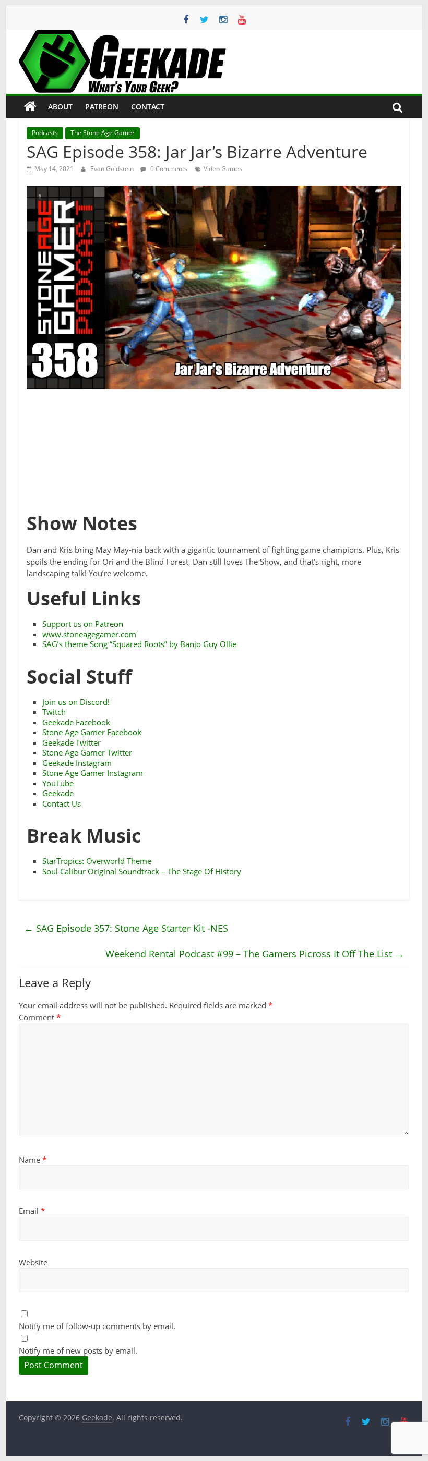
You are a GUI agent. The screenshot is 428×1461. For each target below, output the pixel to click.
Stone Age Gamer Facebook (91, 732)
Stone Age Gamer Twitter (87, 752)
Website (33, 1262)
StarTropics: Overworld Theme (96, 861)
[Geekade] (30, 107)
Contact (147, 107)
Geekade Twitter (71, 742)
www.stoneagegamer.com (89, 634)
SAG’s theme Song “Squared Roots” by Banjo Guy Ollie (139, 644)
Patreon (101, 107)
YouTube (58, 783)
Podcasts (45, 132)
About (60, 107)
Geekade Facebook (76, 722)
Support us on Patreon (82, 623)
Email (32, 1211)
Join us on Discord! (76, 702)
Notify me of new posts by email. (78, 1350)
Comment (40, 1017)
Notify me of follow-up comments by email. (97, 1326)
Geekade (58, 793)
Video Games (223, 168)
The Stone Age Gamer (102, 132)
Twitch (54, 712)
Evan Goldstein (112, 168)
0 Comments (168, 168)
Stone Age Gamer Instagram (92, 773)
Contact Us (61, 803)
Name (32, 1159)
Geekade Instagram (77, 763)
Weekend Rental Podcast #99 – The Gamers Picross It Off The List (254, 953)
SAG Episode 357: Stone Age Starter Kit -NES (126, 928)
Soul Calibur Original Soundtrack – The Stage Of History (141, 871)
